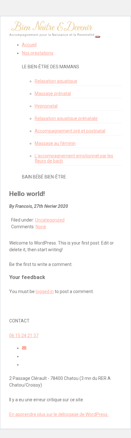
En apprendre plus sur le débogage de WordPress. (58, 414)
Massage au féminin (55, 143)
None (41, 226)
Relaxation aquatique (56, 81)
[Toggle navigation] (97, 37)
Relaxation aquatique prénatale (66, 118)
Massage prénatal (53, 93)
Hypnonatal (46, 106)
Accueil (29, 44)
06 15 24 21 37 (23, 335)
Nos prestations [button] (37, 53)
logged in (45, 291)
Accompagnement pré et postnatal (70, 130)
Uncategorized (50, 220)
